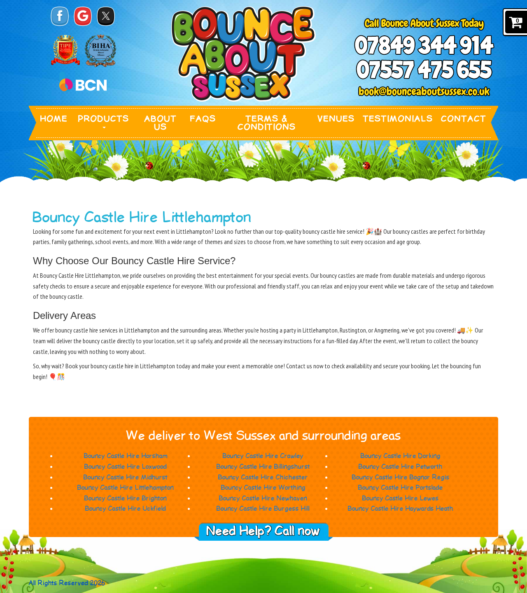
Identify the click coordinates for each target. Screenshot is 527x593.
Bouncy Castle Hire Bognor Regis (401, 477)
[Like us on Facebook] (59, 16)
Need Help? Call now (263, 531)
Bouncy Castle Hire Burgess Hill (263, 509)
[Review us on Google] (82, 16)
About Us (161, 123)
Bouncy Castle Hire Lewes (400, 498)
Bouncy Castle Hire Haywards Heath (400, 509)
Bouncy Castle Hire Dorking (401, 456)
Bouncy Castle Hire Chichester (263, 477)
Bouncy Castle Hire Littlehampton (125, 488)
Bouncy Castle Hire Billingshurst (263, 467)
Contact (464, 119)
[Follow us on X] (105, 16)
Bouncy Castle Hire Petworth (401, 467)
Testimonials (398, 119)
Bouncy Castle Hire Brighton (125, 498)
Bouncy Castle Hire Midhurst (126, 477)
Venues (336, 119)
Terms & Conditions (267, 123)
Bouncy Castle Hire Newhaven (263, 498)
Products (103, 119)
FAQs (203, 119)
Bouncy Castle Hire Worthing (263, 488)
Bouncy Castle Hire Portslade (400, 488)
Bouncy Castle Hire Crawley (263, 456)
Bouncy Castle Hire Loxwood (125, 467)
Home (54, 119)
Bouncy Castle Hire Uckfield (125, 509)
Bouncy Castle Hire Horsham (126, 456)
